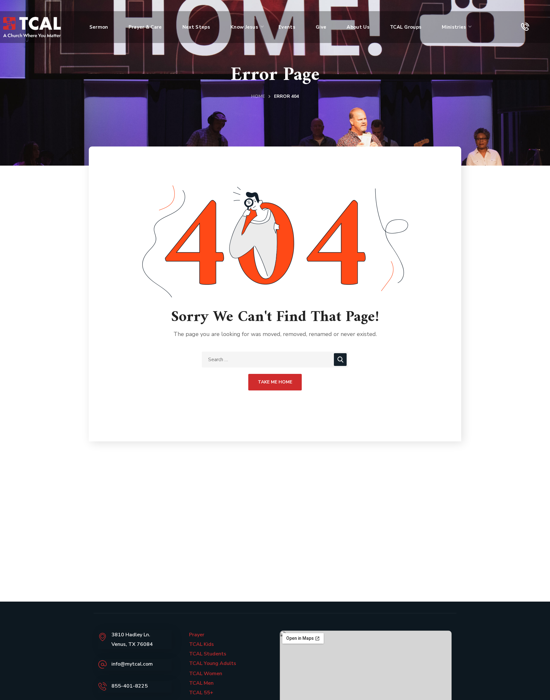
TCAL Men (201, 683)
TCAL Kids (201, 644)
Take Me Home (275, 382)
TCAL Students (207, 653)
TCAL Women (205, 673)
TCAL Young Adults (212, 663)
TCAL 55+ (201, 692)
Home (258, 96)
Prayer (196, 634)
